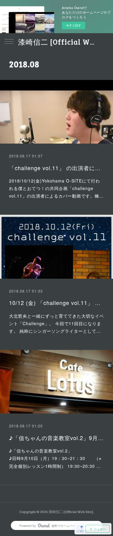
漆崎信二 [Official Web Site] (56, 42)
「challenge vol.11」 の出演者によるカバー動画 (56, 168)
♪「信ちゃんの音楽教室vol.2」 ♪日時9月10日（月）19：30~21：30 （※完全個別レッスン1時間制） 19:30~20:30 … (56, 458)
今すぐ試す (73, 25)
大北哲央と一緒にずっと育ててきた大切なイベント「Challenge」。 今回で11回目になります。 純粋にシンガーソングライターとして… (56, 323)
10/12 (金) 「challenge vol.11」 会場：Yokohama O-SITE (56, 302)
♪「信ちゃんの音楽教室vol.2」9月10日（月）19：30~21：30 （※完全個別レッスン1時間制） (56, 438)
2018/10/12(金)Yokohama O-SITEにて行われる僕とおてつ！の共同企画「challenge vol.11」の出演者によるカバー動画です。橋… (56, 188)
